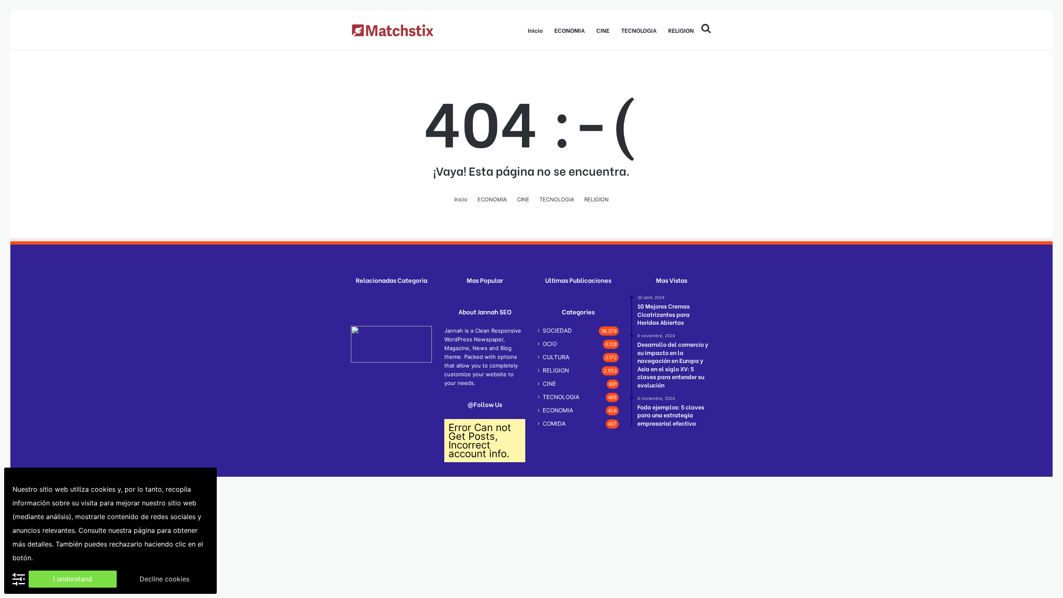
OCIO (550, 344)
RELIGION (681, 30)
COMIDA (554, 423)
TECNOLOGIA (638, 30)
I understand (72, 579)
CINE (603, 30)
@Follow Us (485, 404)
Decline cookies (164, 579)
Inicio (535, 30)
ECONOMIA (569, 30)
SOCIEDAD (557, 330)
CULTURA (556, 357)
